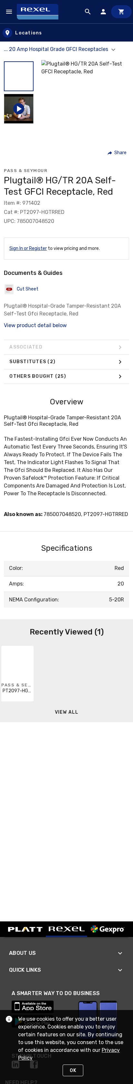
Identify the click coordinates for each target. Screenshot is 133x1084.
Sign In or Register (28, 248)
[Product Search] (88, 11)
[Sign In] (103, 11)
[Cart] (121, 11)
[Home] (40, 11)
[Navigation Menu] (9, 11)
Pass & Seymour (25, 170)
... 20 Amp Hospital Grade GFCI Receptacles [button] (56, 49)
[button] (19, 76)
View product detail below (35, 325)
